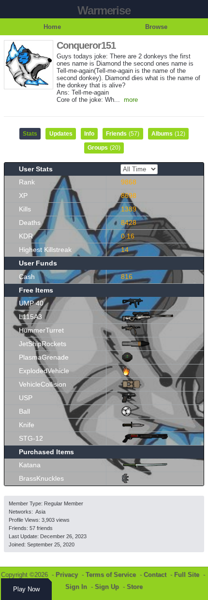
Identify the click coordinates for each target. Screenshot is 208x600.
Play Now (26, 589)
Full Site (186, 574)
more (131, 99)
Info (89, 133)
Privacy (67, 574)
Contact (155, 574)
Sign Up (107, 586)
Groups (104, 147)
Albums (168, 133)
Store (135, 586)
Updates (61, 133)
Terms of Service (111, 574)
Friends (122, 133)
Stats (30, 133)
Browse (156, 26)
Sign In (76, 586)
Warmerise (103, 10)
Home (52, 26)
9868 (128, 182)
